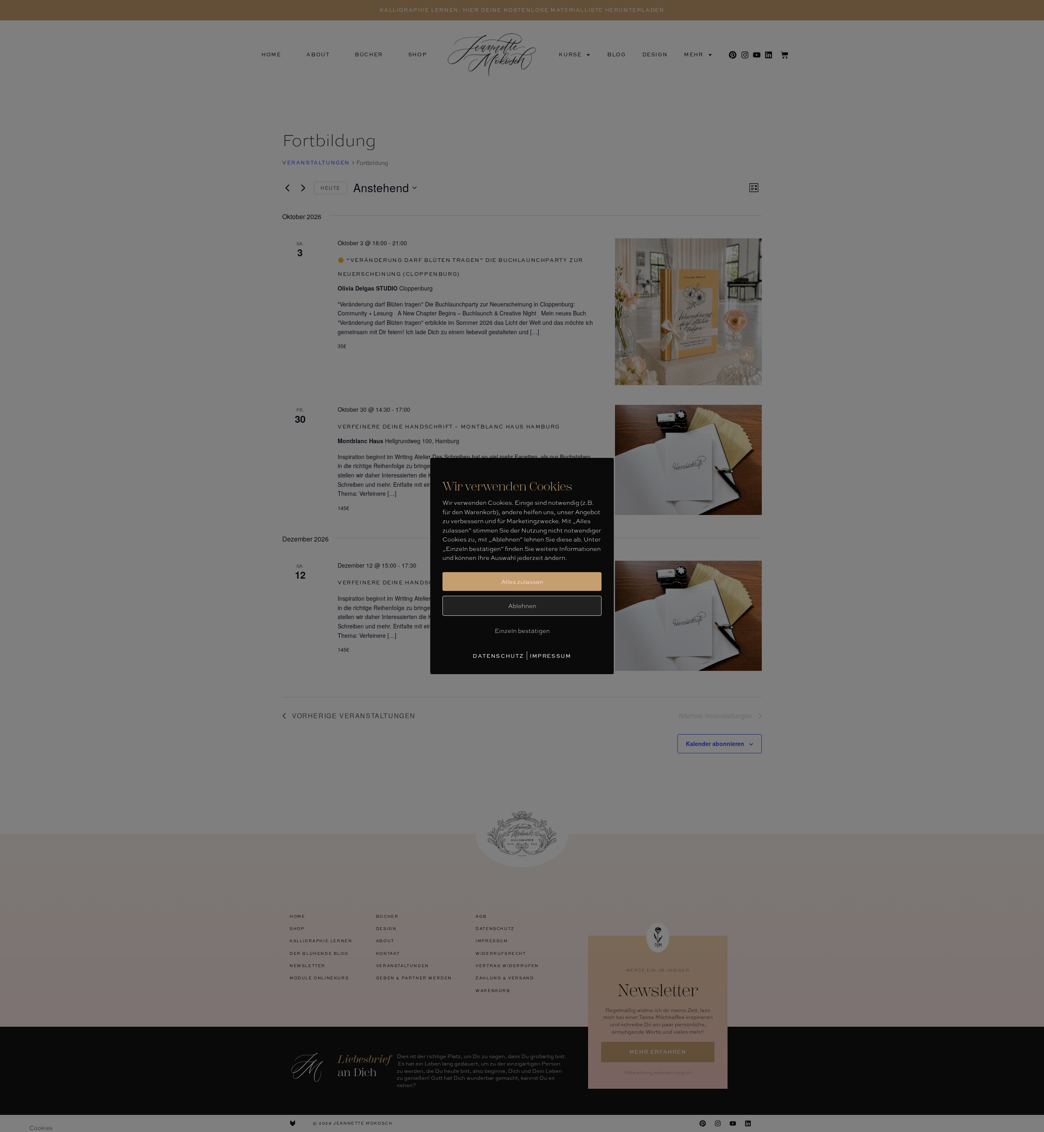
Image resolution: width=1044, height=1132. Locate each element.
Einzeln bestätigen (522, 630)
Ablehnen (522, 605)
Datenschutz (498, 655)
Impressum (550, 655)
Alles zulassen (522, 581)
